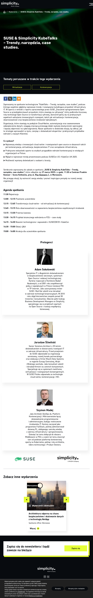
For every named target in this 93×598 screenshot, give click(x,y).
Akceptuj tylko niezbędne (76, 589)
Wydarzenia (13, 12)
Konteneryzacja (46, 87)
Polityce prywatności (35, 596)
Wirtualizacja (17, 87)
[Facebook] (6, 99)
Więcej (33, 528)
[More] (19, 99)
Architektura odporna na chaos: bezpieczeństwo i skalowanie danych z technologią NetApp (46, 516)
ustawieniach (21, 592)
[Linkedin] (14, 99)
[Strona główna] (4, 12)
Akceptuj (58, 589)
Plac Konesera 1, (42, 174)
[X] (10, 99)
